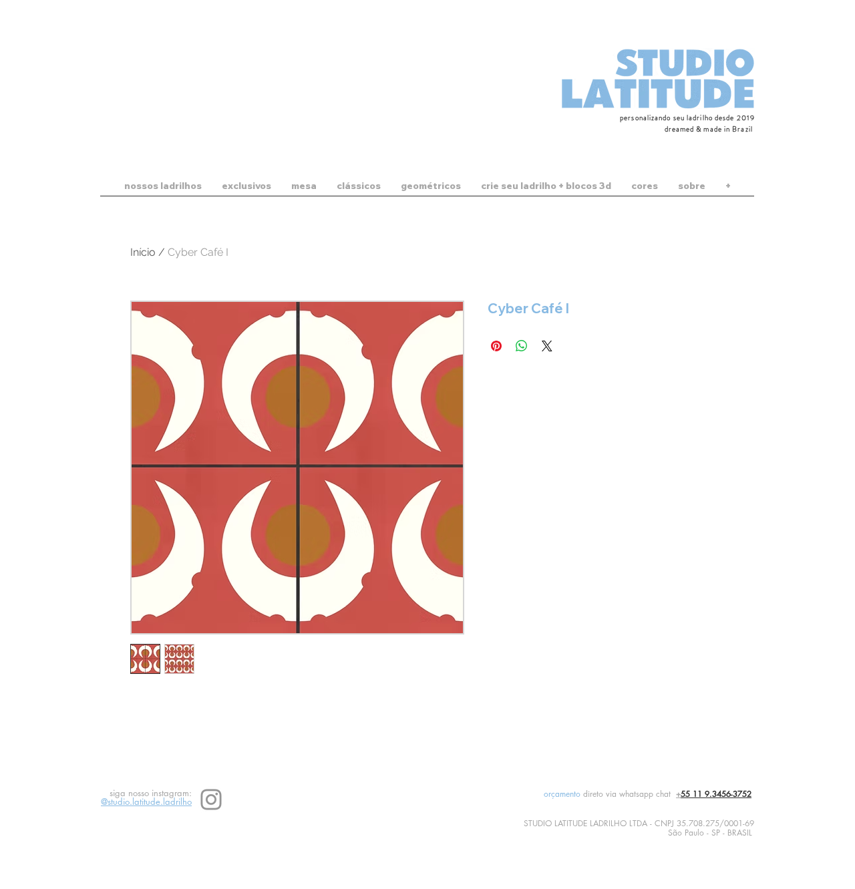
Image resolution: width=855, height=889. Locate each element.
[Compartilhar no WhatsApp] (522, 346)
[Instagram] (211, 799)
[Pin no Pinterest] (496, 346)
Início (143, 252)
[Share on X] (547, 346)
